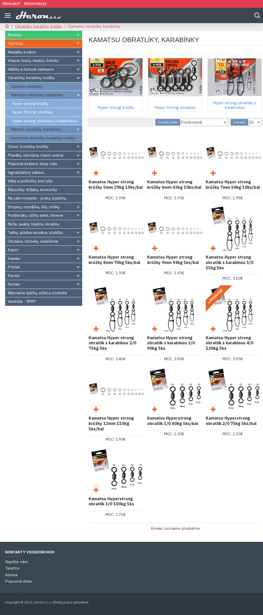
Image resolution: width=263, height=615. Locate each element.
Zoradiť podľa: (168, 122)
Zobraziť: (239, 122)
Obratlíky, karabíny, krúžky (38, 26)
